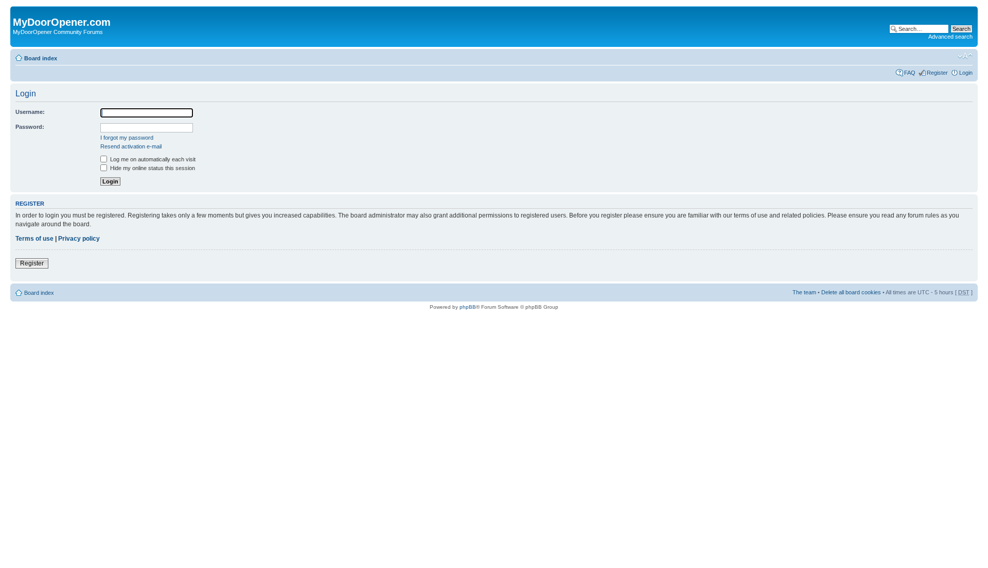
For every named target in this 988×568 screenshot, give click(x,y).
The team (804, 292)
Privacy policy (79, 238)
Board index (40, 58)
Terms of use (34, 238)
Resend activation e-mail (131, 146)
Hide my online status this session (152, 168)
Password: (29, 127)
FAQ (909, 73)
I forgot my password (126, 138)
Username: (30, 112)
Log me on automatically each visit (152, 159)
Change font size (965, 56)
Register (937, 73)
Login (966, 73)
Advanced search (950, 37)
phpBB (468, 307)
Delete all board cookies (851, 292)
